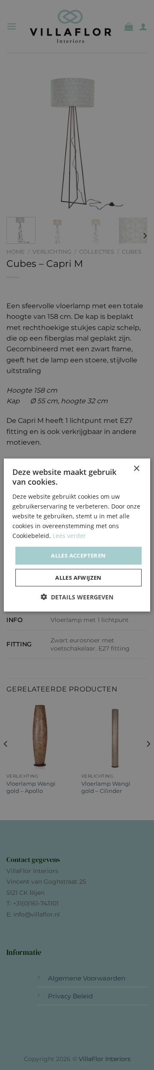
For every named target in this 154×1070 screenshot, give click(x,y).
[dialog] (77, 535)
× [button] (136, 469)
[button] (77, 597)
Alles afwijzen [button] (78, 577)
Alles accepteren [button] (78, 555)
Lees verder (69, 536)
